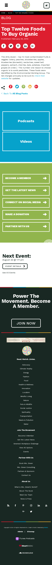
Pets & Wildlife (26, 404)
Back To (16, 93)
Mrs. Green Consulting (26, 467)
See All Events (8, 272)
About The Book (26, 491)
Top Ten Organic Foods (24, 13)
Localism (26, 392)
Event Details (13, 266)
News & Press (26, 499)
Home (3, 13)
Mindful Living (26, 396)
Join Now (26, 323)
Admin (20, 531)
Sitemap (30, 531)
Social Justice (26, 408)
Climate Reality (26, 369)
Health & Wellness (26, 384)
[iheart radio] (26, 546)
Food (26, 381)
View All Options (26, 448)
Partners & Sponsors (26, 471)
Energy (26, 373)
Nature (26, 400)
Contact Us (26, 475)
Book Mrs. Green (26, 463)
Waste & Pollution (26, 420)
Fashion (26, 377)
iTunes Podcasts (26, 538)
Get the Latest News (26, 440)
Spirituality (26, 412)
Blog (10, 13)
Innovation (26, 388)
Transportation (26, 416)
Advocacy (26, 365)
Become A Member (26, 436)
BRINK (46, 527)
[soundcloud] (26, 553)
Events (26, 452)
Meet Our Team (26, 495)
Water (26, 424)
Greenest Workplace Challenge (26, 444)
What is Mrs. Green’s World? (26, 487)
